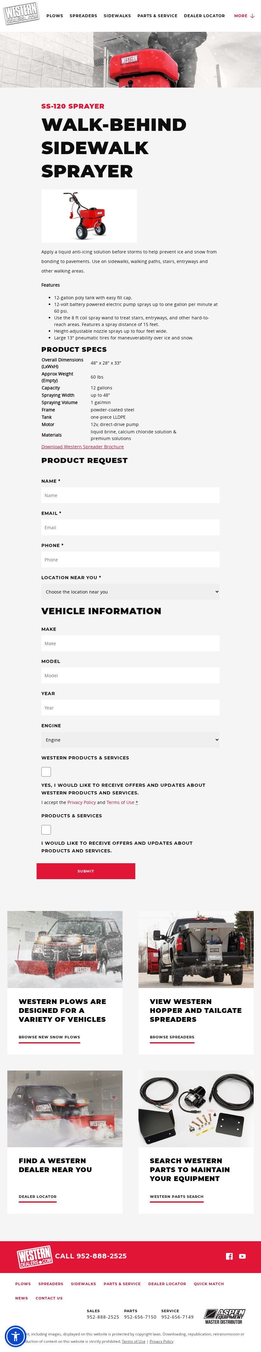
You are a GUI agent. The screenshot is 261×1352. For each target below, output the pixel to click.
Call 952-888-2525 (91, 1256)
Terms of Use (120, 802)
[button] (15, 1336)
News (21, 1298)
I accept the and (89, 802)
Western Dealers (21, 13)
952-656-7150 (140, 1317)
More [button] (241, 15)
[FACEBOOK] (229, 1257)
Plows (54, 15)
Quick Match (209, 1284)
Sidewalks (117, 15)
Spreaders (83, 15)
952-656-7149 (177, 1317)
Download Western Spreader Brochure (82, 447)
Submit (86, 871)
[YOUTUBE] (242, 1257)
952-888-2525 (103, 1317)
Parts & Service (158, 15)
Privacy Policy (81, 802)
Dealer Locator (204, 15)
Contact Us (49, 1298)
